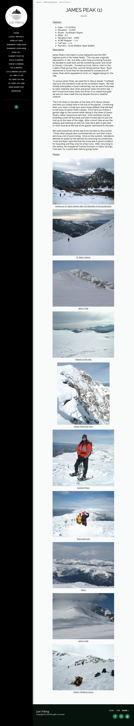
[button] (16, 107)
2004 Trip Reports (50, 2)
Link (76, 40)
